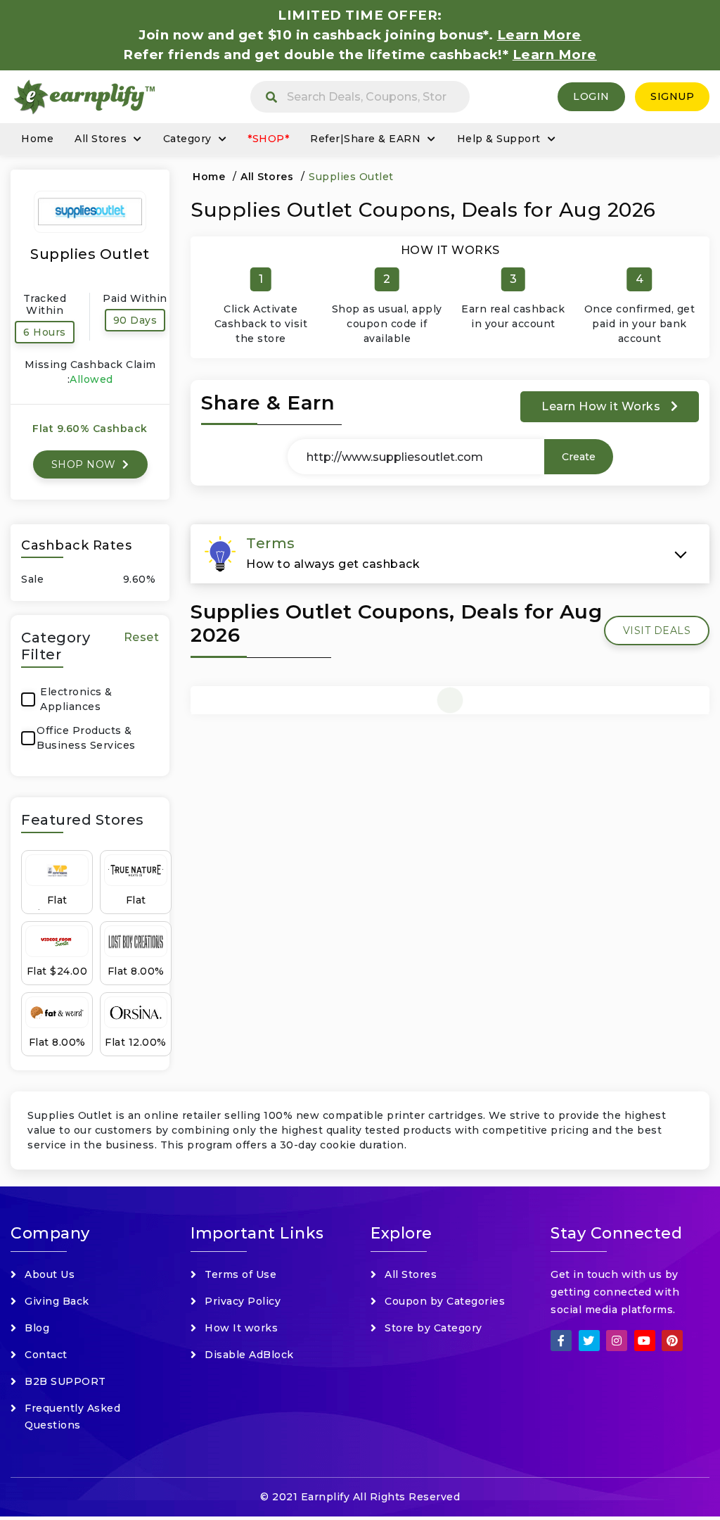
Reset (142, 637)
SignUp (672, 96)
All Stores (101, 138)
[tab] (450, 553)
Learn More (555, 54)
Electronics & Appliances (76, 699)
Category (187, 138)
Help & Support (499, 138)
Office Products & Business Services (86, 738)
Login (591, 96)
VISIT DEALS (657, 630)
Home (37, 138)
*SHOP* (268, 138)
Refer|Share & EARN (365, 138)
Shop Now (85, 464)
